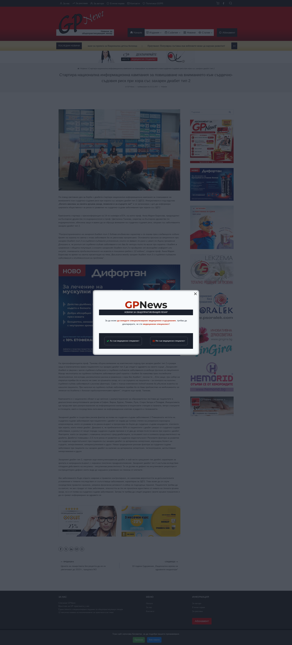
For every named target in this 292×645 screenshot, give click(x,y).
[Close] (195, 294)
